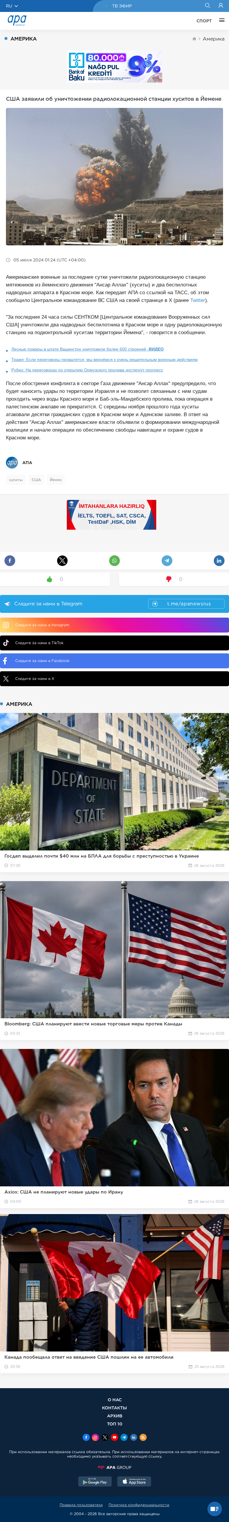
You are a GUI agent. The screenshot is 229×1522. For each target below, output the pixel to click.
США (36, 480)
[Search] (207, 6)
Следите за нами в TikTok (39, 643)
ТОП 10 (114, 1423)
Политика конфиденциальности (139, 1505)
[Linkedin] (133, 1438)
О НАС (115, 1399)
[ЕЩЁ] (220, 21)
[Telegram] (124, 1438)
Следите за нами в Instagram (42, 625)
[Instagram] (95, 1438)
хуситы (16, 480)
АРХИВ (114, 1415)
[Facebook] (86, 1438)
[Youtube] (114, 1438)
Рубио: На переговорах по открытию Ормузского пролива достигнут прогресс (87, 370)
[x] (105, 1438)
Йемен (56, 480)
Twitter (197, 300)
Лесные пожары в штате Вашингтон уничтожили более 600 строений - (87, 349)
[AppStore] (134, 1482)
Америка (214, 39)
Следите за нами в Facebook (42, 660)
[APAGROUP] (114, 1467)
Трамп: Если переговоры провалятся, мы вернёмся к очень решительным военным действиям (104, 359)
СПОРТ (204, 20)
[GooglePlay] (95, 1482)
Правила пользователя (81, 1505)
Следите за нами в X (34, 678)
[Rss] (143, 1438)
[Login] (221, 6)
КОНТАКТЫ (114, 1407)
